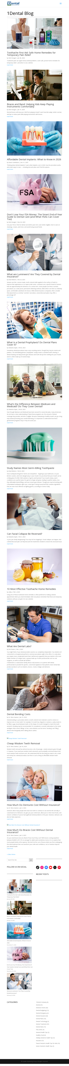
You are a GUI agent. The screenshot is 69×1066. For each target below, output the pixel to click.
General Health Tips (41, 1032)
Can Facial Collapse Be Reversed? (24, 533)
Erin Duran (12, 649)
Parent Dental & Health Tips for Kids (46, 1043)
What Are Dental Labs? (19, 646)
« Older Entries (11, 854)
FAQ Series (39, 1029)
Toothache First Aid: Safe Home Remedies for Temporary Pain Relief (31, 54)
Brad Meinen (12, 279)
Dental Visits (39, 1027)
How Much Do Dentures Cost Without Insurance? (33, 804)
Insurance (39, 1040)
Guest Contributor (14, 162)
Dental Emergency (41, 1013)
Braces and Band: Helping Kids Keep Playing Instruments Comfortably (30, 105)
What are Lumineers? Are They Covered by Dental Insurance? (33, 275)
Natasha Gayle (13, 348)
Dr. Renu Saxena (13, 717)
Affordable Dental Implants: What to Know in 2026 (34, 159)
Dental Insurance (41, 1016)
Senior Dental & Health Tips (44, 1046)
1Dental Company (41, 1002)
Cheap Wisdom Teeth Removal (23, 743)
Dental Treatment (41, 1024)
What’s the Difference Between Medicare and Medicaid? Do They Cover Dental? (31, 405)
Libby (10, 592)
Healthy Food (40, 1035)
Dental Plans (39, 1018)
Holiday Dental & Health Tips (44, 1038)
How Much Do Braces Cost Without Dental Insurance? (30, 831)
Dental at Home (40, 1008)
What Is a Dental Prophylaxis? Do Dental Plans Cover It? (32, 343)
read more (10, 65)
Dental (38, 1005)
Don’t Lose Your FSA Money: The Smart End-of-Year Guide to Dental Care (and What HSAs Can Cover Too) (34, 217)
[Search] (31, 860)
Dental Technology (41, 1021)
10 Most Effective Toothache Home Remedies (31, 589)
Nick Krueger (12, 58)
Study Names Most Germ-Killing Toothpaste (30, 468)
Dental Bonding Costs (18, 714)
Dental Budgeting (41, 1010)
